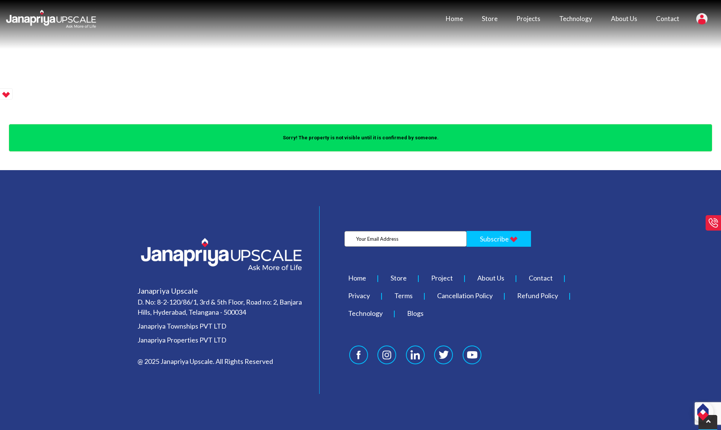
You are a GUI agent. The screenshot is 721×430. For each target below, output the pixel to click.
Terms (403, 295)
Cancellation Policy (465, 295)
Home (454, 19)
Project (442, 278)
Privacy (359, 295)
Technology (575, 19)
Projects (528, 19)
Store (490, 19)
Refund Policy (537, 295)
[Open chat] (702, 411)
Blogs (415, 313)
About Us (624, 19)
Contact (667, 19)
